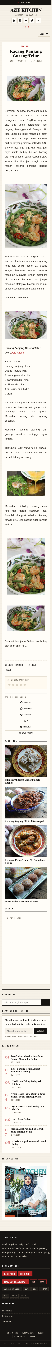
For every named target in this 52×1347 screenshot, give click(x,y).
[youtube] (26, 20)
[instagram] (19, 20)
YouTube (6, 1321)
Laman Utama (12, 1333)
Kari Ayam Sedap (22, 1119)
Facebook (7, 1310)
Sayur (8, 670)
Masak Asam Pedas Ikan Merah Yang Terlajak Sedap (27, 1130)
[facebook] (13, 20)
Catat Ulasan (36, 61)
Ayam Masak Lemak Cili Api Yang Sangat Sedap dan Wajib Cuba (28, 1095)
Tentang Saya (28, 1333)
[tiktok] (32, 20)
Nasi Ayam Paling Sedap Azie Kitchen (27, 1082)
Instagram (7, 1316)
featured (26, 46)
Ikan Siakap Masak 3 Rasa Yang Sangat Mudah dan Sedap (27, 1057)
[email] (38, 20)
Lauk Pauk (32, 665)
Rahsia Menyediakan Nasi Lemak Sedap (29, 1143)
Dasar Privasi (20, 1336)
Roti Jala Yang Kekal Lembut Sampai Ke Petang (25, 1070)
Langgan (41, 1031)
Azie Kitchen (26, 10)
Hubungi (41, 1333)
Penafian (34, 1336)
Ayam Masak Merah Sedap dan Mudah (28, 1108)
